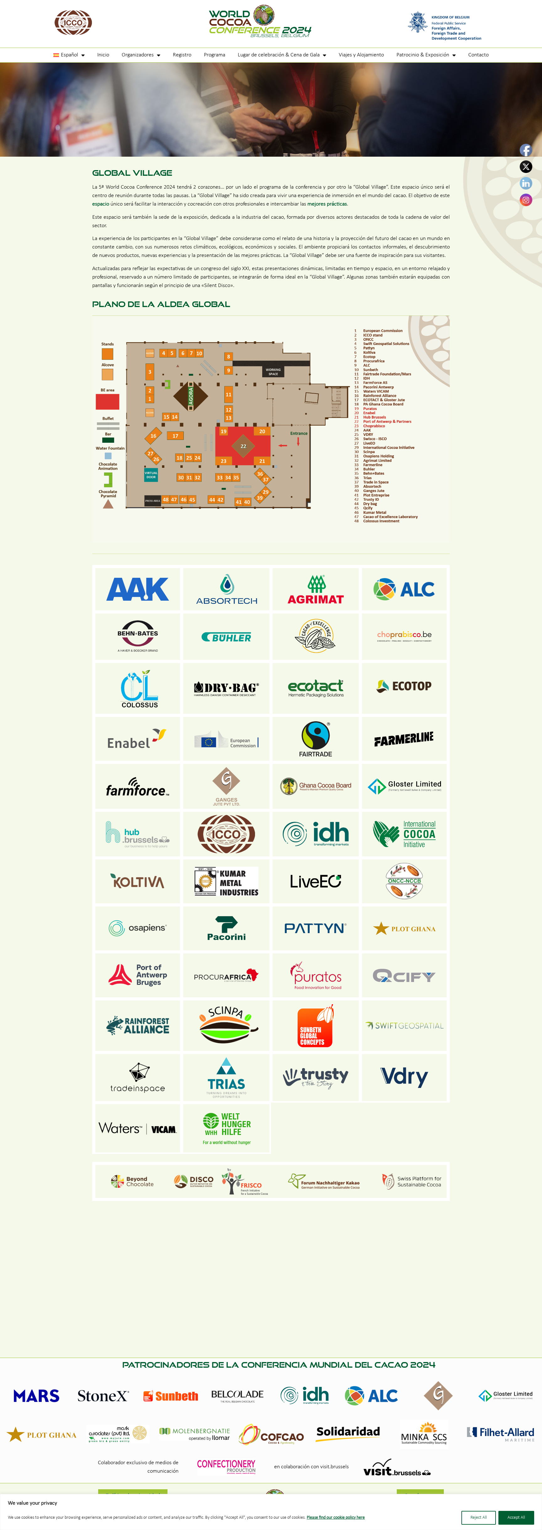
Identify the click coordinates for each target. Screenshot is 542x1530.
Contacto (478, 55)
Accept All (516, 1517)
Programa (214, 55)
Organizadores (138, 55)
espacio (100, 204)
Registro (182, 55)
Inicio (103, 55)
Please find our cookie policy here (336, 1517)
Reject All (478, 1517)
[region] (271, 1512)
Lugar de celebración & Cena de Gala (279, 55)
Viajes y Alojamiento (361, 55)
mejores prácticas (327, 204)
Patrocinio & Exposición (422, 55)
